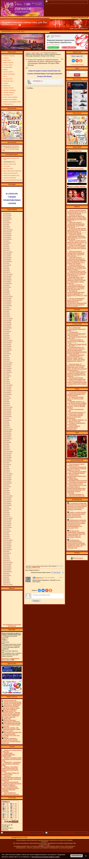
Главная (3, 31)
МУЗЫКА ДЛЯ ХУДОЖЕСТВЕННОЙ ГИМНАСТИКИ (8, 754)
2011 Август (6, 250)
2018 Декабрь (7, 412)
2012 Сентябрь (7, 274)
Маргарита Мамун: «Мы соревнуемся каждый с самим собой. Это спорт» (11, 729)
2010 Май (6, 224)
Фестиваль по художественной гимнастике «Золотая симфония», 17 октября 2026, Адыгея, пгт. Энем (77, 293)
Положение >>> (38, 81)
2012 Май (6, 267)
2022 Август (6, 494)
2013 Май (6, 289)
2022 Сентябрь (7, 496)
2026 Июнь (6, 579)
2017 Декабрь (7, 390)
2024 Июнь (6, 534)
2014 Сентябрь (7, 318)
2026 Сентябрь (7, 584)
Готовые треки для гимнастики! (9, 717)
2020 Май (6, 444)
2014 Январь (7, 303)
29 (41, 53)
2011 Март (6, 241)
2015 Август (6, 339)
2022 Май (6, 488)
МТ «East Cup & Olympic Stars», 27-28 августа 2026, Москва (75, 398)
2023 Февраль (7, 505)
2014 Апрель (7, 309)
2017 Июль (6, 381)
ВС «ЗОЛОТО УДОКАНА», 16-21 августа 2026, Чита (77, 420)
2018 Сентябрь (7, 407)
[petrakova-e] (28, 579)
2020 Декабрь (7, 457)
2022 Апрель (7, 486)
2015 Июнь (6, 335)
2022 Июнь (6, 490)
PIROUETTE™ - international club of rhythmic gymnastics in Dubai (11, 764)
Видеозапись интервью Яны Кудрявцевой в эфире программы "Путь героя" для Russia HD (11, 735)
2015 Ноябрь (7, 344)
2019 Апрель (7, 420)
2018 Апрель (7, 398)
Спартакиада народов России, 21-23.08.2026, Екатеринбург (75, 417)
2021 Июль (6, 470)
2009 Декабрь (7, 215)
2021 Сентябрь (7, 473)
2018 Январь (7, 392)
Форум (9, 31)
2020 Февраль (7, 438)
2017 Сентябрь (7, 385)
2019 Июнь (6, 424)
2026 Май (6, 577)
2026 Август (6, 582)
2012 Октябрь (7, 276)
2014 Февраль (7, 305)
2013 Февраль (7, 283)
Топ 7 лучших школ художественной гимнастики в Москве (76, 329)
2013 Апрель (7, 287)
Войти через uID (77, 56)
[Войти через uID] (39, 590)
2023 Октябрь (7, 520)
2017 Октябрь (7, 387)
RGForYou (5, 829)
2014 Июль (6, 315)
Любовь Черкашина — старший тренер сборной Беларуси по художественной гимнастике (11, 741)
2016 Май (6, 355)
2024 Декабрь (7, 545)
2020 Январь (7, 436)
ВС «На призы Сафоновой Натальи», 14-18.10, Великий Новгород (76, 406)
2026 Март (6, 573)
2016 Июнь (6, 357)
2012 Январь (7, 259)
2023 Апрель (7, 508)
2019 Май (6, 422)
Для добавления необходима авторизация (12, 625)
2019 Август (6, 427)
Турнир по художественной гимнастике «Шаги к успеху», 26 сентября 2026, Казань (77, 211)
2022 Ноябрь (7, 499)
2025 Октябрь (7, 564)
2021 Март (6, 462)
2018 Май (6, 399)
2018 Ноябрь (7, 411)
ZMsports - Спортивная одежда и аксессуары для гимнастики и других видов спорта (10, 769)
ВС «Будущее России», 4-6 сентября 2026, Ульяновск (76, 413)
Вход (23, 31)
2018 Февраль (7, 394)
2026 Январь (7, 569)
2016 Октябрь (7, 364)
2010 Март (6, 220)
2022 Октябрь (7, 497)
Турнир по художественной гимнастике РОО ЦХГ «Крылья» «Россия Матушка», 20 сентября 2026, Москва (77, 231)
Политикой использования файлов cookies (45, 857)
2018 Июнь (6, 401)
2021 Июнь (6, 468)
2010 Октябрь (7, 231)
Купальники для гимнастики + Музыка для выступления (77, 482)
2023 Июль (6, 514)
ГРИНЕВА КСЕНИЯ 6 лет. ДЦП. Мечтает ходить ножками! (76, 402)
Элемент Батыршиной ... (77, 169)
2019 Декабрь (7, 435)
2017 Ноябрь (7, 388)
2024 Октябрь (7, 542)
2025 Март (6, 551)
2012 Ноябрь (7, 278)
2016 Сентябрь (7, 363)
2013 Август (6, 294)
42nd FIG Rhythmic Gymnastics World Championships (73, 427)
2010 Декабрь (7, 235)
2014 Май (6, 311)
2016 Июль (6, 359)
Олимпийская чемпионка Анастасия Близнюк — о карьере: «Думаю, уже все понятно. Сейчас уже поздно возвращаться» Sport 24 (76, 358)
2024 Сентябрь (7, 540)
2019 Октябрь (7, 431)
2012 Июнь (6, 268)
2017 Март (6, 374)
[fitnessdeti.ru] (66, 49)
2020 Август (6, 449)
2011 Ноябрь (7, 255)
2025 (33, 53)
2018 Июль (6, 403)
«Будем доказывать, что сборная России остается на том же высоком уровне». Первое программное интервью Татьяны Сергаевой (77, 350)
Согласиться (76, 855)
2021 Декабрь (7, 479)
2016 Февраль (7, 350)
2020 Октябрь (7, 453)
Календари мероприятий (11, 158)
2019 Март (6, 418)
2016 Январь (7, 348)
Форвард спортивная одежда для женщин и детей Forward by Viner (12, 759)
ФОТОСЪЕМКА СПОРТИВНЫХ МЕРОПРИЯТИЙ (77, 479)
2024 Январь (7, 525)
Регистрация (17, 31)
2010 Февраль (7, 218)
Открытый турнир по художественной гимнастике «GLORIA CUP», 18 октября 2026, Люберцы (76, 254)
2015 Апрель (7, 331)
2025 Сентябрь (7, 562)
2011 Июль (6, 248)
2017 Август (6, 383)
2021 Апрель (7, 464)
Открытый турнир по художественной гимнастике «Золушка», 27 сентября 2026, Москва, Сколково (76, 267)
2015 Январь (7, 326)
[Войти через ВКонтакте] (43, 590)
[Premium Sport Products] (22, 833)
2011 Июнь (6, 246)
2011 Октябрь (7, 254)
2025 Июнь (6, 556)
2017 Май (6, 377)
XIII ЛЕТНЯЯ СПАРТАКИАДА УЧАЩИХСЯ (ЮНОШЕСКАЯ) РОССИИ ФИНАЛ (76, 394)
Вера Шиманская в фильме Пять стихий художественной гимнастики (11, 724)
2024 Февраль (7, 527)
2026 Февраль (7, 571)
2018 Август (6, 405)
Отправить (36, 601)
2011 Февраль (7, 239)
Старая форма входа (77, 65)
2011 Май (6, 244)
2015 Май (6, 333)
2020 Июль (6, 448)
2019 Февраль (7, 416)
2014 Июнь (6, 313)
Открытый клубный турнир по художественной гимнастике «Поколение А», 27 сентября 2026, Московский (76, 273)
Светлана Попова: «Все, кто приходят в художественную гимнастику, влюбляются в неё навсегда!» (76, 374)
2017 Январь (7, 370)
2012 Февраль (7, 261)
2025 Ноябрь (7, 566)
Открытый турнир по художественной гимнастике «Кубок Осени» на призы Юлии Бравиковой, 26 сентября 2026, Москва (76, 218)
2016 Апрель (7, 353)
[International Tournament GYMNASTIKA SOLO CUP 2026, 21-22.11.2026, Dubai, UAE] (12, 151)
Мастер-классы (8, 164)
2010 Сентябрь (7, 230)
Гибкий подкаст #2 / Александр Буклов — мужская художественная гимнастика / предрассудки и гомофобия (11, 713)
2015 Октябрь (7, 342)
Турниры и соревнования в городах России (76, 423)
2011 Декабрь (7, 257)
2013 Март (6, 285)
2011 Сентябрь (7, 252)
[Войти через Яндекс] (46, 590)
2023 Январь (7, 503)
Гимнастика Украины (9, 175)
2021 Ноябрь (7, 477)
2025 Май (6, 555)
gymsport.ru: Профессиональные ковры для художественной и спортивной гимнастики (11, 778)
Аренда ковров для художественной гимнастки (10, 793)
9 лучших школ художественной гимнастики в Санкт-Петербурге (76, 333)
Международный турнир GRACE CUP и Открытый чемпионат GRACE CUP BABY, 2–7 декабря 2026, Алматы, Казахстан (76, 280)
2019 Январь (7, 414)
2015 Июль (6, 337)
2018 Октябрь (7, 409)
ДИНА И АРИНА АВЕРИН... (77, 187)
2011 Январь (7, 237)
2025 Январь (7, 547)
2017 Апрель (7, 375)
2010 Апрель (7, 222)
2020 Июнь (6, 446)
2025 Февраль (7, 549)
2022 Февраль (7, 483)
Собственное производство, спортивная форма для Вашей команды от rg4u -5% (76, 468)
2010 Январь (7, 217)
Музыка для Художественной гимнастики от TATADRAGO (13, 704)
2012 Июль (6, 270)
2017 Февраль (7, 372)
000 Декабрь (7, 213)
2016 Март (6, 351)
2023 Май (6, 510)
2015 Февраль (7, 327)
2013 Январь (7, 281)
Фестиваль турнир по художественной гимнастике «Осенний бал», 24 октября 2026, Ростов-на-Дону (76, 287)
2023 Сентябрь (7, 518)
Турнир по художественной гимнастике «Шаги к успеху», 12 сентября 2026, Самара (77, 242)
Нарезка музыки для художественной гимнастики (12, 701)
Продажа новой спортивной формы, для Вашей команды (76, 472)
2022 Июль (6, 492)
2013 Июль (6, 292)
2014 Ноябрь (7, 322)
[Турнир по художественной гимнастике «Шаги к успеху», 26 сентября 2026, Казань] (77, 144)
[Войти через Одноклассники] (50, 590)
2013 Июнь (6, 291)
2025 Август (6, 560)
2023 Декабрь (7, 523)
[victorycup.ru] (77, 110)
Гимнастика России (9, 173)
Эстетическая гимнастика (11, 180)
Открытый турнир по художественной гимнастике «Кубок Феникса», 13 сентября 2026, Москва (76, 237)
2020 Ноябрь (7, 455)
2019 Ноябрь (7, 433)
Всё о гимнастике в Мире (11, 171)
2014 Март (6, 307)
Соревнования (7, 161)
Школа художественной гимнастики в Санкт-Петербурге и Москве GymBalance (12, 783)
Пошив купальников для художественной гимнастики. (76, 495)
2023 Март (6, 507)
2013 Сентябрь (7, 296)
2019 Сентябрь (7, 429)
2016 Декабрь (7, 368)
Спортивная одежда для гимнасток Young (10, 773)
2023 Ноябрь (7, 521)
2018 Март (6, 396)
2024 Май (6, 532)
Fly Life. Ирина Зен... (75, 151)
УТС (4, 166)
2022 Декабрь (7, 501)
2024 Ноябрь (7, 544)
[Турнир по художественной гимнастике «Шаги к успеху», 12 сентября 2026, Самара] (12, 139)
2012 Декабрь (7, 279)
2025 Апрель (7, 553)
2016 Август (6, 361)
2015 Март (6, 329)
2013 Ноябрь (7, 300)
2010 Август (6, 228)
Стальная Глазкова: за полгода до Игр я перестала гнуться (75, 341)
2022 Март (6, 484)
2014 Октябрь (7, 320)
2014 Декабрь (7, 324)
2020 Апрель (7, 442)
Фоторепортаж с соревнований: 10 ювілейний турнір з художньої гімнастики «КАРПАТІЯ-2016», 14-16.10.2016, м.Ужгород (76, 534)
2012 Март (6, 263)
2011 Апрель (7, 242)
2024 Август (6, 538)
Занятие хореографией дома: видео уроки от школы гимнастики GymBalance (10, 708)
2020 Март (6, 440)
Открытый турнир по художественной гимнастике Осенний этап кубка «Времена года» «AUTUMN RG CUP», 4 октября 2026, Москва (76, 260)
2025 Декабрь (7, 568)
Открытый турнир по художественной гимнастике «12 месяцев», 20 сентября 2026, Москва (76, 225)
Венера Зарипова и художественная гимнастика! (11, 720)
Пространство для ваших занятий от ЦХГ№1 (76, 464)
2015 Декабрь (7, 346)
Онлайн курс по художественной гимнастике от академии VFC (76, 476)
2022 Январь (7, 481)
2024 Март (6, 529)
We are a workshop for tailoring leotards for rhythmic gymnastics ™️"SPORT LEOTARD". (10, 789)
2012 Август (6, 272)
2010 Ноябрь (7, 233)
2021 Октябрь (7, 475)
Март (38, 53)
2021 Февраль (7, 460)
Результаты (7, 168)
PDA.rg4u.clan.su (78, 558)
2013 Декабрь (7, 302)
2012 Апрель (7, 265)
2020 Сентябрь (7, 451)
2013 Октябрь (7, 298)
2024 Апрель (7, 531)
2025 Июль (6, 558)
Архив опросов (14, 658)
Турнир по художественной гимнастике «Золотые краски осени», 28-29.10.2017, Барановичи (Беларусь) (76, 515)
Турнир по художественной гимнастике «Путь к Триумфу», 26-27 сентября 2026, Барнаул (76, 246)
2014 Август (6, 316)
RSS (86, 28)
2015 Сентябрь (7, 340)
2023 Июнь (6, 512)
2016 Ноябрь (7, 366)
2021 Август (6, 472)
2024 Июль (6, 536)
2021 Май (6, 466)
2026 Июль (6, 581)
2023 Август (6, 516)
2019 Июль (6, 425)
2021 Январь (7, 459)
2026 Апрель (7, 575)
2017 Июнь (6, 379)
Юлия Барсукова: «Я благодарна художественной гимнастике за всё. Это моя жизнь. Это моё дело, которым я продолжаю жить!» (77, 367)
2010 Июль (6, 226)
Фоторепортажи (8, 178)
